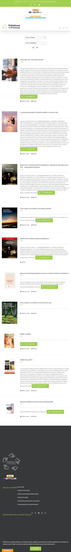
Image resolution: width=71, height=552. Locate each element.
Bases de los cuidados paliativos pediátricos (34, 238)
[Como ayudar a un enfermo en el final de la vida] (9, 313)
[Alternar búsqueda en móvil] (63, 28)
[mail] (45, 513)
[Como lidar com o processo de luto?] (9, 70)
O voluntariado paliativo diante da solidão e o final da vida (39, 112)
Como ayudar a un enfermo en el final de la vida (35, 303)
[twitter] (35, 513)
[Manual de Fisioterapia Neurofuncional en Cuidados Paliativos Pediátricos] (9, 280)
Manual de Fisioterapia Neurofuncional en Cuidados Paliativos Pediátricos (44, 273)
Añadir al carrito (25, 101)
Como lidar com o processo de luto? (31, 60)
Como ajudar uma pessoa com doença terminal (35, 208)
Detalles (35, 101)
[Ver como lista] (37, 47)
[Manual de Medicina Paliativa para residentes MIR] (9, 408)
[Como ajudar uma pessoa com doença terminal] (9, 218)
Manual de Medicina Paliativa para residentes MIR (36, 402)
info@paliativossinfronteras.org (48, 1)
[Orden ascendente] (45, 37)
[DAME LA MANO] (9, 341)
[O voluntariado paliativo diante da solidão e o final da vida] (9, 121)
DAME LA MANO (25, 334)
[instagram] (42, 513)
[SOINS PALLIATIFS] (9, 366)
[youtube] (38, 513)
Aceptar (35, 549)
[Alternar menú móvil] (67, 28)
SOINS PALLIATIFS (26, 360)
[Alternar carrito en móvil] (60, 28)
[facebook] (32, 513)
